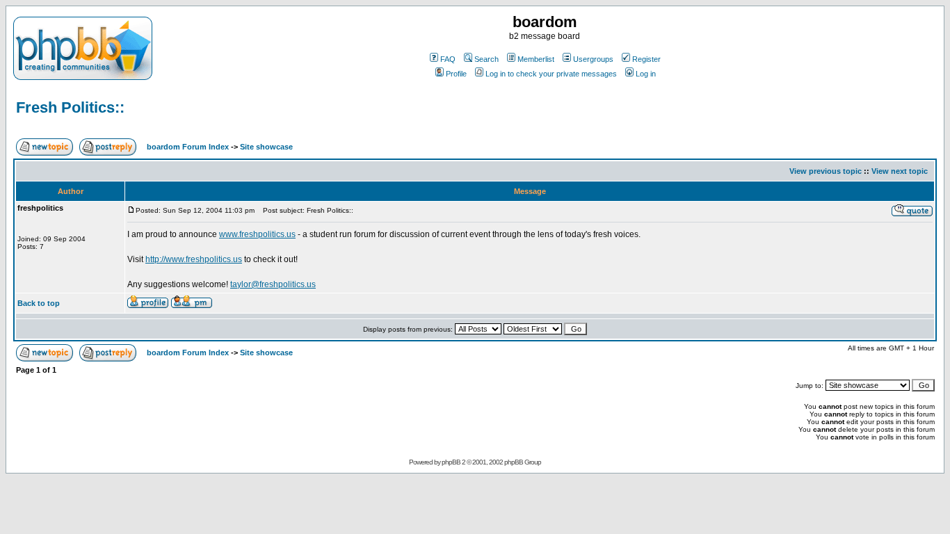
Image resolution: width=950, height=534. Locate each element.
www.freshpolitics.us (257, 234)
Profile (456, 74)
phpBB (451, 462)
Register (646, 59)
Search (486, 59)
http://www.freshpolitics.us (193, 259)
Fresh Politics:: (70, 107)
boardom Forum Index (188, 147)
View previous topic (825, 171)
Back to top (38, 303)
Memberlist (535, 59)
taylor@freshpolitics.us (273, 284)
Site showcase (266, 147)
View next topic (899, 171)
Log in (646, 74)
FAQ (448, 59)
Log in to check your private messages (551, 74)
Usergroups (593, 59)
